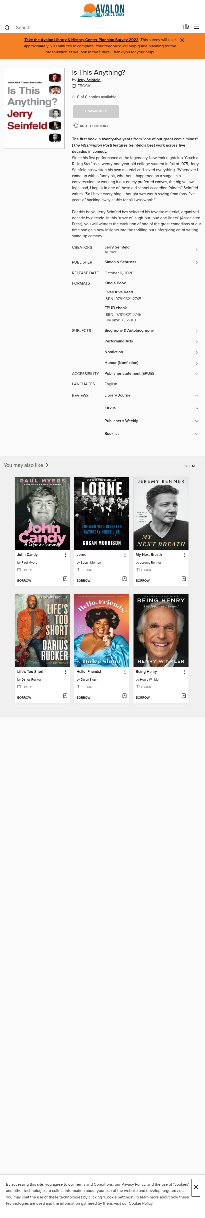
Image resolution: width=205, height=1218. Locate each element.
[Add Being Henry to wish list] (183, 696)
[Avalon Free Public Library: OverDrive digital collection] (102, 11)
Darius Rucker (31, 680)
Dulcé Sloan (89, 680)
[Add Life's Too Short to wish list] (65, 696)
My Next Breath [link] (149, 555)
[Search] (7, 27)
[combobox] (92, 28)
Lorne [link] (81, 555)
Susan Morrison (91, 563)
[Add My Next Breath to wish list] (183, 579)
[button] (96, 111)
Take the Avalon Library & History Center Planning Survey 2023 (81, 40)
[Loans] (186, 28)
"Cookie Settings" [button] (118, 1197)
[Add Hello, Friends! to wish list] (124, 696)
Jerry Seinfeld (88, 80)
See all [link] (190, 466)
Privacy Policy (133, 1184)
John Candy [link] (27, 555)
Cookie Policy (140, 1203)
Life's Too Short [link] (30, 672)
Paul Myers (29, 563)
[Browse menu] (196, 27)
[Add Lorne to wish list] (124, 579)
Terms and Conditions (94, 1184)
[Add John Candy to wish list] (65, 579)
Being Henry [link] (146, 672)
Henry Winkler (150, 680)
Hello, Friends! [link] (88, 672)
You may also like (24, 465)
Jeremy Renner (150, 563)
